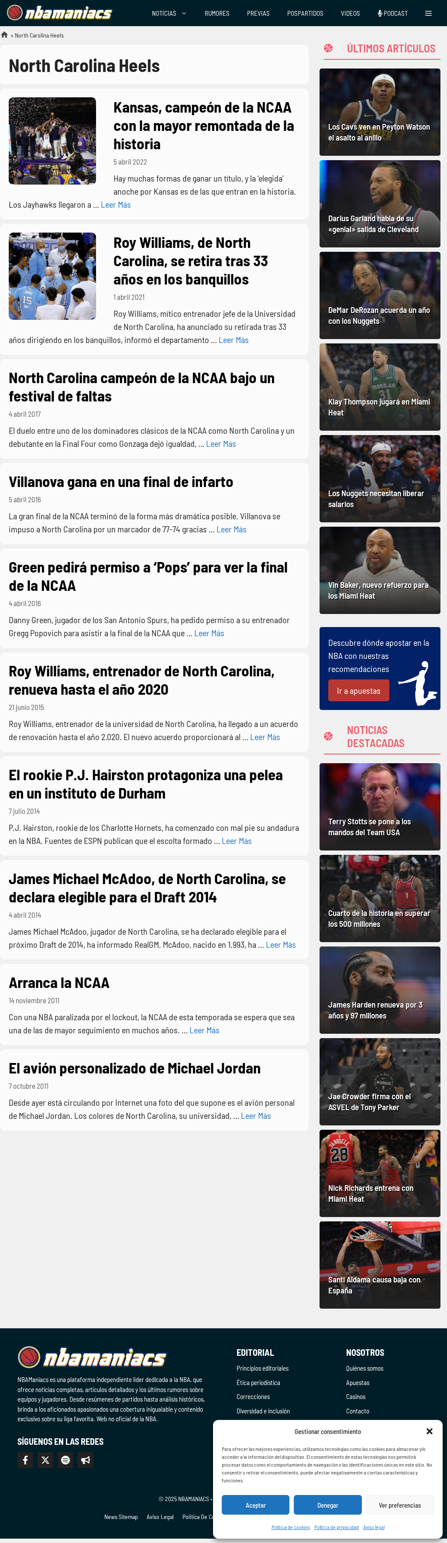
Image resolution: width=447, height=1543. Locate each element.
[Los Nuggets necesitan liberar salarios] (380, 478)
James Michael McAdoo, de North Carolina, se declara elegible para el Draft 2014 (147, 887)
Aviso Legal (160, 1516)
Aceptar (256, 1505)
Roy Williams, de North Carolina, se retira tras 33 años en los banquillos (190, 260)
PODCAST (395, 13)
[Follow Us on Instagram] (65, 1460)
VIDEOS (350, 13)
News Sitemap (121, 1516)
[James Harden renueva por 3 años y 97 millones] (380, 990)
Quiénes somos (364, 1368)
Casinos (355, 1396)
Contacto (357, 1411)
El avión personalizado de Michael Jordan (135, 1067)
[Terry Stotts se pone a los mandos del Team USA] (380, 806)
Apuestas (357, 1382)
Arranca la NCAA (59, 982)
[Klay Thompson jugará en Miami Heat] (380, 387)
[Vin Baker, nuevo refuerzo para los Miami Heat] (380, 570)
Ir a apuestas (359, 690)
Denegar (327, 1505)
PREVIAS (258, 13)
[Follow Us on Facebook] (25, 1460)
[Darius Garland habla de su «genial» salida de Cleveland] (380, 203)
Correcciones (253, 1396)
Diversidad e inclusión (263, 1411)
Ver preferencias (400, 1505)
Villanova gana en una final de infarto (121, 481)
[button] (429, 1431)
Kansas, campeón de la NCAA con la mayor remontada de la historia (203, 124)
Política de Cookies (204, 1516)
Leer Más (116, 204)
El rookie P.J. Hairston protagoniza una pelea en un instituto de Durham (146, 783)
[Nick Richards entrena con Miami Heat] (380, 1173)
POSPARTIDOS (305, 13)
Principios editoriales (263, 1368)
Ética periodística (258, 1382)
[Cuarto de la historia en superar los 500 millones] (380, 898)
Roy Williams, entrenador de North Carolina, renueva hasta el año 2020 (142, 679)
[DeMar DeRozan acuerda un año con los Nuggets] (380, 295)
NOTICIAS (164, 13)
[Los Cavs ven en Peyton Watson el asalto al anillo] (380, 112)
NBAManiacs (1, 37)
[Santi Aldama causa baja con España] (380, 1265)
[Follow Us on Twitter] (45, 1460)
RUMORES (217, 13)
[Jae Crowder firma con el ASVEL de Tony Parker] (380, 1081)
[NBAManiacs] (60, 13)
